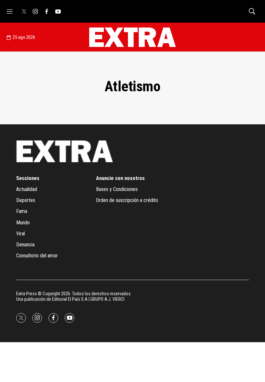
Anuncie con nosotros (120, 178)
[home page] (132, 37)
